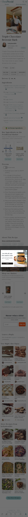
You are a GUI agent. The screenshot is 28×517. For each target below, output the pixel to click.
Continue (7, 263)
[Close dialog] (26, 250)
